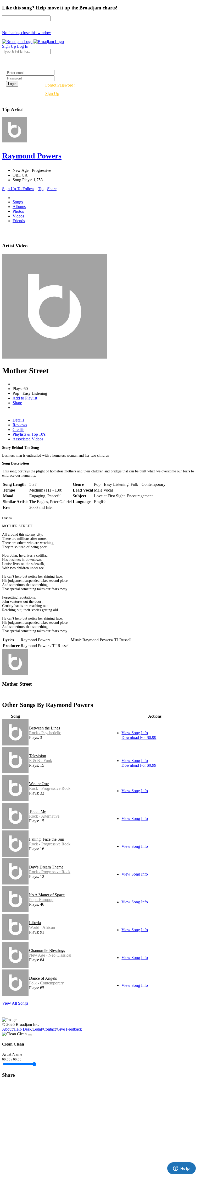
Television (37, 756)
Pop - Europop (41, 899)
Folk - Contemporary (46, 983)
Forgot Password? (60, 85)
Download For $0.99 (138, 737)
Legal (37, 1029)
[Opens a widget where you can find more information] (181, 1168)
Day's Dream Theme (46, 867)
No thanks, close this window (26, 32)
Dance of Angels (43, 978)
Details (18, 420)
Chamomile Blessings (47, 950)
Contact (49, 1029)
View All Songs (15, 1003)
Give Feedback (69, 1029)
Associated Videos (28, 439)
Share (52, 188)
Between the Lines (44, 728)
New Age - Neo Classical (50, 955)
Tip (40, 188)
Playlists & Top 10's (29, 434)
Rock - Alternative (44, 816)
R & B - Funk (40, 760)
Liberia (35, 922)
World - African (42, 927)
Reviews (20, 425)
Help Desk (22, 1029)
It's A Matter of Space (47, 895)
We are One (39, 783)
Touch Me (37, 811)
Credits (18, 429)
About (7, 1029)
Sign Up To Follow (18, 188)
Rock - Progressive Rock (49, 788)
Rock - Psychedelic (45, 733)
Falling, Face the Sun (46, 839)
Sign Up (52, 93)
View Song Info (134, 733)
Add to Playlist (25, 398)
